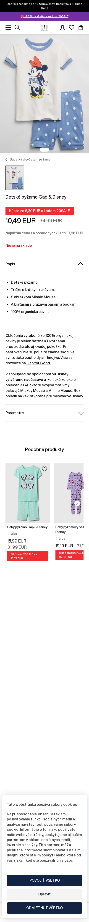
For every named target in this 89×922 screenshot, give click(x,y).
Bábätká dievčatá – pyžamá (30, 159)
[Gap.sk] (44, 27)
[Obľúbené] (71, 27)
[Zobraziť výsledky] (17, 27)
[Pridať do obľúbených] (44, 469)
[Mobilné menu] (8, 27)
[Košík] (81, 27)
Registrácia (63, 4)
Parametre (14, 413)
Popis (10, 264)
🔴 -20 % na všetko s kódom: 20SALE (44, 16)
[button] (77, 503)
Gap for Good (38, 363)
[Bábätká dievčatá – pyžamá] (6, 159)
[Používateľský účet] (62, 27)
